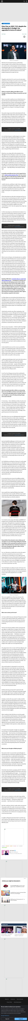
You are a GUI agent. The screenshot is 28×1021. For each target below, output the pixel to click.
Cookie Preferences (18, 130)
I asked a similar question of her (11, 175)
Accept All (21, 1018)
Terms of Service (20, 999)
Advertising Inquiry (17, 1002)
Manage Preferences (5, 1015)
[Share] (9, 37)
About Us (7, 999)
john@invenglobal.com (14, 852)
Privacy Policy (9, 1002)
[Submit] (14, 37)
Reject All (7, 1018)
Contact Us (13, 999)
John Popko (12, 850)
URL (24, 36)
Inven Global (7, 1)
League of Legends (4, 847)
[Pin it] (19, 37)
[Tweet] (4, 37)
